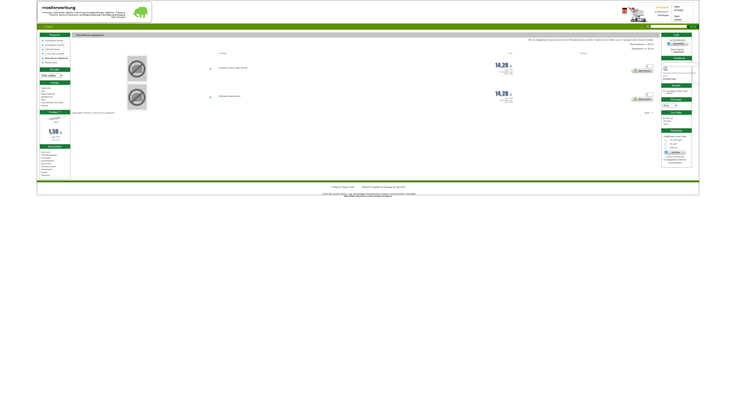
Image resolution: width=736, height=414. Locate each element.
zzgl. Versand (56, 140)
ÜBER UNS (46, 88)
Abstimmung (678, 157)
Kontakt (678, 19)
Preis (510, 53)
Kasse (677, 16)
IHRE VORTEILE (48, 94)
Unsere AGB (46, 164)
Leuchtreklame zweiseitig (55, 45)
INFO (43, 100)
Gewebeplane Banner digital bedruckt (233, 68)
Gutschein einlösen (48, 166)
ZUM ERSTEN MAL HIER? (52, 103)
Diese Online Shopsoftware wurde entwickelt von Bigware (368, 196)
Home (677, 6)
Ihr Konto (679, 10)
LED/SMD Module (52, 49)
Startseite (49, 27)
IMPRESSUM (47, 97)
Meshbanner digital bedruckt (230, 96)
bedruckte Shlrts (51, 63)
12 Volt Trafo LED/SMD (54, 54)
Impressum (45, 175)
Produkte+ (223, 53)
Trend (669, 157)
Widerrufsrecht (46, 169)
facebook (44, 105)
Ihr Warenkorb (662, 7)
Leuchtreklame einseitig (54, 40)
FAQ (43, 91)
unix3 (56, 122)
